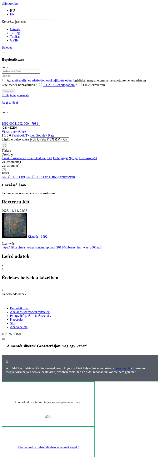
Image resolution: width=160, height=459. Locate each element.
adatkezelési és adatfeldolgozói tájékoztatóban (41, 80)
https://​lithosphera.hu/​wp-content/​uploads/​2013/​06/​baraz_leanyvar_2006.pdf (52, 247)
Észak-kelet (18, 158)
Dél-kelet (40, 158)
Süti (12, 323)
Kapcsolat (16, 319)
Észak (6, 158)
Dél (49, 158)
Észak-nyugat (88, 158)
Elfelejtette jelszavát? (15, 95)
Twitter (30, 135)
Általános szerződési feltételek (30, 312)
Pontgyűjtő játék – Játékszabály (30, 315)
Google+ (41, 135)
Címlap (15, 29)
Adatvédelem (19, 327)
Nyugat (73, 158)
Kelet (30, 158)
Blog (16, 33)
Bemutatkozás (19, 308)
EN (12, 14)
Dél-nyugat (60, 158)
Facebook (18, 135)
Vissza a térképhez (14, 131)
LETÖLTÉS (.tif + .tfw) (42, 177)
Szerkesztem (66, 177)
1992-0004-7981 (27, 123)
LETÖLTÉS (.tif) (13, 177)
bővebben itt (122, 368)
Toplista (15, 36)
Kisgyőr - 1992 (38, 236)
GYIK (14, 40)
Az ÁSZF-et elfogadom (59, 85)
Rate (51, 135)
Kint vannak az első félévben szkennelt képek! (48, 447)
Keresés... (8, 21)
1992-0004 (9, 123)
